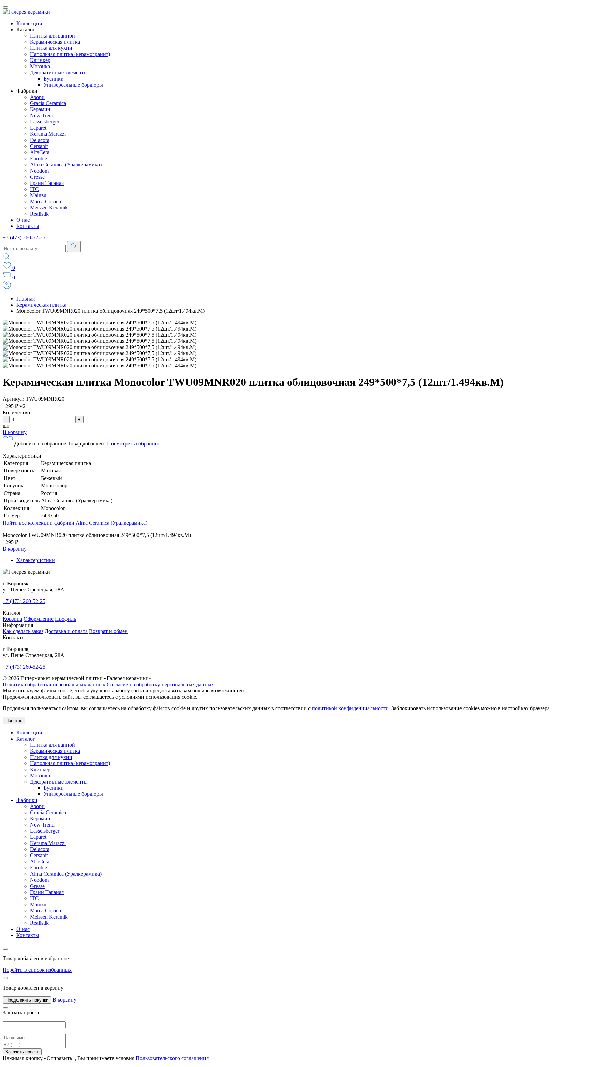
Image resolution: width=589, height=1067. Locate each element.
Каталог (25, 739)
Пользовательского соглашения (172, 1058)
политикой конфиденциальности (350, 708)
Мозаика (40, 66)
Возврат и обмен (108, 631)
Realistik (39, 214)
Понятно (13, 720)
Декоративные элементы (59, 72)
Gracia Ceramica (48, 103)
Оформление (39, 619)
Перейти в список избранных (37, 970)
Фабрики (26, 800)
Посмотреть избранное (133, 444)
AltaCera (39, 152)
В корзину (15, 432)
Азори (37, 97)
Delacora (39, 140)
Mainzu (38, 195)
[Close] (5, 949)
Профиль (65, 619)
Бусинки (54, 79)
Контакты (27, 226)
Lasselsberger (44, 122)
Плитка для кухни (51, 48)
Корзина (12, 619)
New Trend (42, 115)
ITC (34, 189)
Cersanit (39, 146)
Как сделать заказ (23, 631)
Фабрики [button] (26, 91)
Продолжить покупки (26, 1000)
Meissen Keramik (49, 207)
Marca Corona (45, 201)
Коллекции (29, 23)
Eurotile (38, 158)
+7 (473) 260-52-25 (24, 237)
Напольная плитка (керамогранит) (70, 54)
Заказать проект (22, 1051)
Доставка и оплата (66, 631)
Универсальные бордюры (73, 85)
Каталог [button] (25, 29)
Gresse (37, 177)
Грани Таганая (47, 183)
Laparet (38, 128)
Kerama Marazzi (48, 134)
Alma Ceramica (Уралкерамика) (66, 164)
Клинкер (40, 60)
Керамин (40, 109)
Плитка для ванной (52, 36)
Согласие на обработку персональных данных (160, 684)
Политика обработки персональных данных (54, 684)
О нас (23, 220)
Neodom (39, 171)
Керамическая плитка (55, 42)
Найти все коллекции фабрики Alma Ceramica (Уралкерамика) (75, 523)
